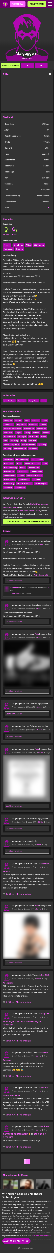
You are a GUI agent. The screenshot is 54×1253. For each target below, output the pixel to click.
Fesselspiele (29, 429)
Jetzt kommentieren (14, 580)
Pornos (21, 476)
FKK (5, 441)
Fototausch (8, 249)
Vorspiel (36, 433)
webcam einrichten (11, 1095)
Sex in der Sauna (28, 445)
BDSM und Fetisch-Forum (29, 511)
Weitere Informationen (41, 1235)
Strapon (6, 871)
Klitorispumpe (36, 472)
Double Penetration (32, 464)
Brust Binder (8, 464)
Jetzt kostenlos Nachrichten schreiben (27, 521)
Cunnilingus (8, 425)
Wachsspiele (20, 488)
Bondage (35, 421)
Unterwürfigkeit (41, 484)
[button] (27, 1248)
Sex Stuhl (36, 480)
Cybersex (19, 249)
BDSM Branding (22, 460)
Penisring (14, 441)
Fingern (18, 433)
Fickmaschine (24, 480)
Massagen (22, 437)
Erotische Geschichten (12, 429)
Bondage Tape (37, 460)
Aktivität (7, 531)
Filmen (43, 425)
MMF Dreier (33, 437)
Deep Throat (21, 425)
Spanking (42, 445)
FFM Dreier (8, 433)
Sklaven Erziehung (24, 484)
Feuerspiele (41, 429)
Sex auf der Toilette (34, 476)
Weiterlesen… (40, 575)
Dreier (45, 464)
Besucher (7, 1060)
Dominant (21, 401)
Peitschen (33, 449)
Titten (44, 421)
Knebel (22, 468)
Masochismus (9, 437)
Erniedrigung (23, 472)
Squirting (7, 449)
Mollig (23, 441)
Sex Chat (32, 441)
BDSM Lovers (39, 245)
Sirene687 (14, 587)
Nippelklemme (9, 476)
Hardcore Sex (9, 472)
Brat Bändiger (9, 401)
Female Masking (10, 468)
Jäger (43, 401)
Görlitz (41, 545)
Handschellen (34, 468)
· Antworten (15, 593)
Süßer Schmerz (20, 449)
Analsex (18, 421)
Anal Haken (8, 460)
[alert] (27, 1221)
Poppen (46, 433)
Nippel (43, 437)
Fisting (27, 433)
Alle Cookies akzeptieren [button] (16, 1241)
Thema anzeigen (23, 894)
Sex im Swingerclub (11, 445)
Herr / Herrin (33, 401)
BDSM (27, 421)
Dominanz (33, 425)
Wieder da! (17, 4)
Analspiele (8, 421)
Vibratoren (8, 488)
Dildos (19, 464)
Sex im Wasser (9, 480)
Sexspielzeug (9, 484)
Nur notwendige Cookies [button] (42, 1240)
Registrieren (37, 4)
